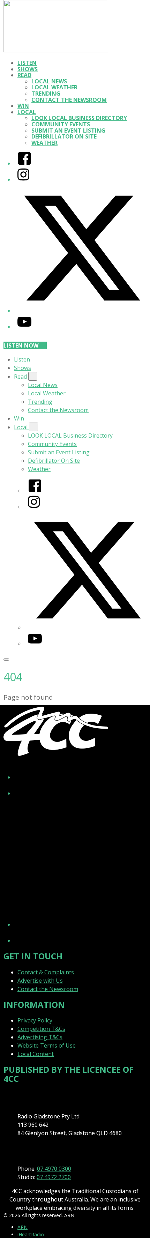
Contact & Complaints (45, 972)
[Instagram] (23, 179)
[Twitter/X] (82, 310)
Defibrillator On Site (64, 136)
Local (26, 112)
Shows (27, 69)
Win (23, 106)
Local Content (35, 1054)
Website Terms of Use (46, 1045)
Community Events (60, 124)
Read (24, 75)
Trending (45, 93)
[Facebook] (24, 163)
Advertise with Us (40, 980)
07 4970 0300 (54, 1169)
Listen (27, 63)
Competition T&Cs (41, 1029)
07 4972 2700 (54, 1177)
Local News (49, 81)
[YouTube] (24, 326)
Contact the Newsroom (69, 100)
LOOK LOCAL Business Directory (79, 118)
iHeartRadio (30, 1234)
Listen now (20, 345)
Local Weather (54, 87)
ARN (22, 1227)
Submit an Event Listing (68, 130)
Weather (44, 143)
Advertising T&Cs (39, 1037)
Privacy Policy (34, 1020)
